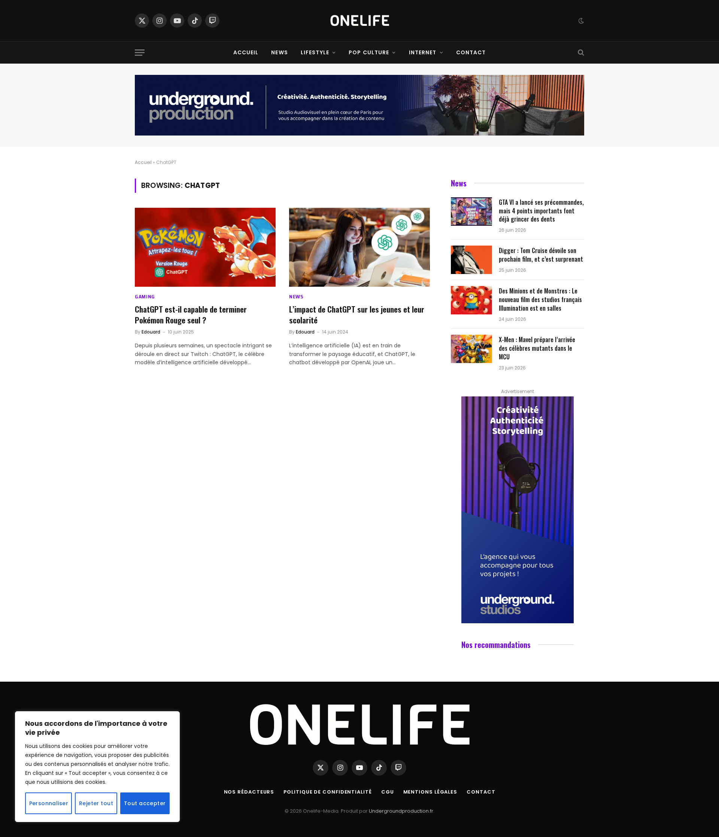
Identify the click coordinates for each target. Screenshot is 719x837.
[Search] (580, 52)
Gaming (145, 297)
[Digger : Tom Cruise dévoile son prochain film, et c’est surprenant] (471, 260)
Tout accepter (145, 803)
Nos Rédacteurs (249, 791)
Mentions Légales (430, 791)
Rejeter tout (96, 803)
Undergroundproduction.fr (401, 811)
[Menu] (140, 52)
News (279, 52)
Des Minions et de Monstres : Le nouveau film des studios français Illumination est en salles (540, 300)
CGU (387, 791)
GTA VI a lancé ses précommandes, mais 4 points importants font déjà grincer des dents (541, 211)
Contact (471, 52)
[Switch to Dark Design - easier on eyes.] (580, 21)
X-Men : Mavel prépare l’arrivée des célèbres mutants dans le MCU (537, 348)
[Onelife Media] (359, 20)
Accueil (246, 52)
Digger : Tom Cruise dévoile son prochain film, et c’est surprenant (541, 255)
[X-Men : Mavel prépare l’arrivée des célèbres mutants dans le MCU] (471, 349)
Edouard (151, 332)
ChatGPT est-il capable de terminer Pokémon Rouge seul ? (191, 314)
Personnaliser (48, 803)
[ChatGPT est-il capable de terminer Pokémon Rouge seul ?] (205, 247)
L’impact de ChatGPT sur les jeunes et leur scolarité (356, 314)
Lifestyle (315, 52)
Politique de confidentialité (327, 791)
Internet (423, 52)
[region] (97, 766)
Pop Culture (369, 52)
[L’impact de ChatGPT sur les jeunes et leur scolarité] (359, 247)
